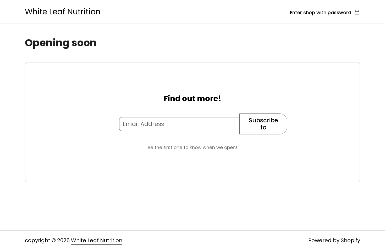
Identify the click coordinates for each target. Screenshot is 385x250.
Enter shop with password (320, 12)
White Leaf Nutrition (63, 12)
